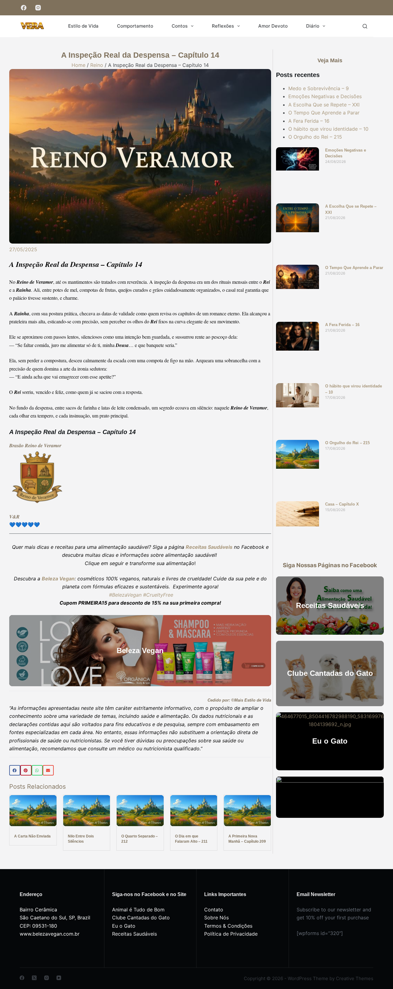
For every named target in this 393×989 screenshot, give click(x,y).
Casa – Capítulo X (342, 504)
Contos (180, 26)
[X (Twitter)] (34, 978)
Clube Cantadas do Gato (141, 917)
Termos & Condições (228, 926)
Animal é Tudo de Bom (138, 909)
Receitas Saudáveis (134, 934)
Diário (312, 26)
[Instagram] (38, 8)
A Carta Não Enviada (32, 836)
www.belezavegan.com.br (50, 934)
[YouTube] (58, 978)
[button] (14, 770)
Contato (213, 909)
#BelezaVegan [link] (125, 595)
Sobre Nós (216, 917)
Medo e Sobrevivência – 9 (318, 88)
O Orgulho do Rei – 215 (315, 137)
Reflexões (223, 26)
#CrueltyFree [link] (158, 595)
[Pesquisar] (365, 26)
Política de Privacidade (231, 934)
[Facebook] (23, 8)
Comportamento (135, 26)
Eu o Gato (123, 926)
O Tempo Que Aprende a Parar (324, 113)
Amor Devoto (273, 26)
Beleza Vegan (58, 578)
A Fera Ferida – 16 (308, 121)
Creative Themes (354, 978)
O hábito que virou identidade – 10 (328, 129)
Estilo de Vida (83, 26)
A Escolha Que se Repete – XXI (324, 105)
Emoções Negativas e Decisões (325, 96)
